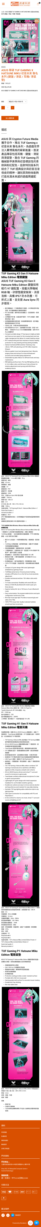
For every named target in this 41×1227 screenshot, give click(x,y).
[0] (38, 4)
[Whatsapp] (8, 1215)
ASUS (3, 67)
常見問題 (4, 1132)
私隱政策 (4, 1136)
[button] (37, 19)
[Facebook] (3, 1215)
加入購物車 (10, 118)
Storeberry (23, 1223)
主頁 (2, 12)
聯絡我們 (4, 1144)
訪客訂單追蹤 (5, 1148)
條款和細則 (4, 1140)
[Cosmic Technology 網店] (20, 4)
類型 (2, 101)
